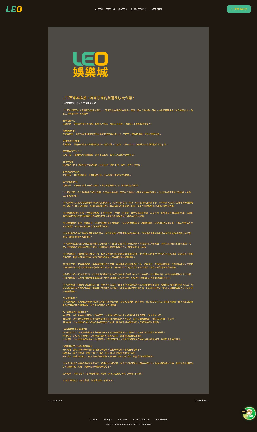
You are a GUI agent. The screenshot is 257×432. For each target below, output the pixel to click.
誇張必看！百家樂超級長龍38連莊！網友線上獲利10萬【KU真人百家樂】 (109, 373)
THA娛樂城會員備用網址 (74, 363)
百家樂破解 (110, 9)
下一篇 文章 (202, 400)
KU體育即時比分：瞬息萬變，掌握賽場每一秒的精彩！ (89, 380)
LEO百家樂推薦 (156, 9)
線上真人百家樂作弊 (138, 9)
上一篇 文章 (55, 400)
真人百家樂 (122, 9)
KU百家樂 (99, 9)
